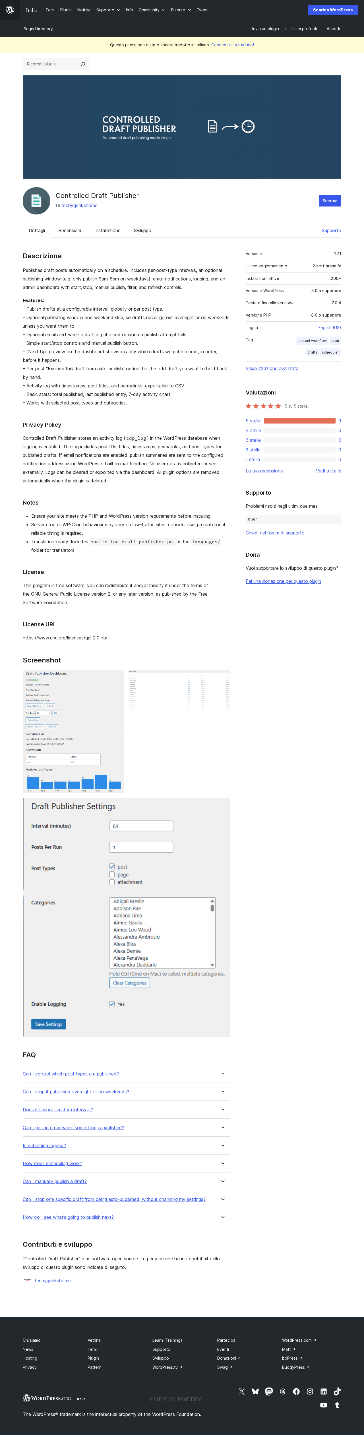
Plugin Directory (38, 28)
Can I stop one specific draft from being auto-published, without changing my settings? (114, 1199)
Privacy (30, 1367)
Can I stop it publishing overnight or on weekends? (76, 1092)
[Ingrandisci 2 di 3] (222, 678)
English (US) (329, 327)
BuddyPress (296, 1367)
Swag (225, 1367)
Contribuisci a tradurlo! (232, 44)
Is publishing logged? (44, 1145)
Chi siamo (32, 1340)
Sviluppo (142, 230)
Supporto (331, 230)
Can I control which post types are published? (71, 1074)
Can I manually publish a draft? (55, 1181)
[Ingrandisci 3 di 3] (222, 805)
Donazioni (229, 1358)
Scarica (330, 200)
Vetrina (94, 1340)
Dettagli (37, 230)
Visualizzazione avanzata (272, 368)
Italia (81, 1399)
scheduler (330, 352)
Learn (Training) (167, 1340)
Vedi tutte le (328, 471)
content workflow (312, 340)
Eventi (223, 1349)
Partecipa (226, 1340)
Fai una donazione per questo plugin (283, 581)
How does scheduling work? (52, 1163)
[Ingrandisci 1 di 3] (116, 678)
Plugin (93, 1358)
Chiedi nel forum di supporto (275, 533)
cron (335, 340)
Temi (92, 1349)
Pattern (95, 1367)
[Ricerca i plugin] (83, 64)
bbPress (292, 1358)
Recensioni (69, 230)
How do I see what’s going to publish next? (68, 1217)
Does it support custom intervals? (58, 1109)
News (28, 1349)
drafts (312, 352)
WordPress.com (299, 1340)
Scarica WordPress (333, 9)
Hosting (30, 1358)
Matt (288, 1349)
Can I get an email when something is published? (73, 1127)
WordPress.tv (167, 1367)
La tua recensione (264, 471)
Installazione (107, 230)
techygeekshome (79, 205)
